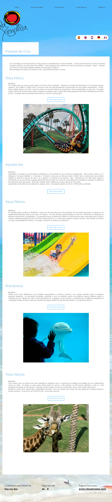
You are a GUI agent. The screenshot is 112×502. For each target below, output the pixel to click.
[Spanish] (79, 37)
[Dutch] (92, 37)
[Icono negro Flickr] (43, 489)
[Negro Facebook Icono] (47, 489)
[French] (105, 37)
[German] (98, 37)
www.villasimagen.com (92, 488)
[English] (85, 37)
